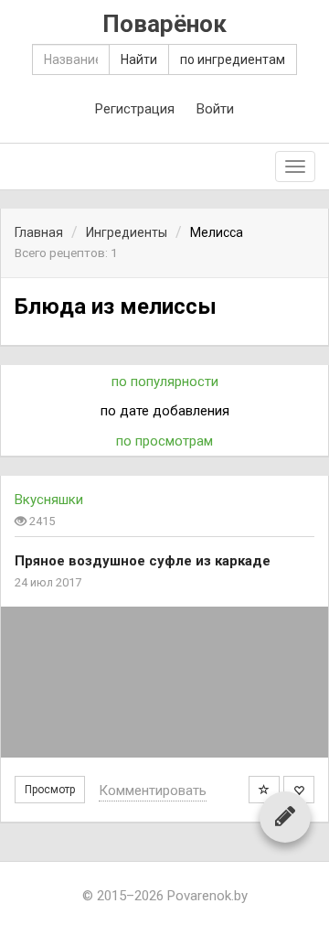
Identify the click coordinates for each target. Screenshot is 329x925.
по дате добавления (165, 411)
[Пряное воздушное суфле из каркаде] (164, 682)
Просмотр (50, 789)
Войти (215, 109)
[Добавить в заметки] (264, 789)
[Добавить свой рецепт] (285, 816)
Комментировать (153, 790)
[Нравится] (298, 789)
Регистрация (135, 109)
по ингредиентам (232, 59)
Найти (139, 59)
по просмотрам (164, 441)
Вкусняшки (49, 499)
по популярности (164, 381)
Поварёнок (164, 24)
